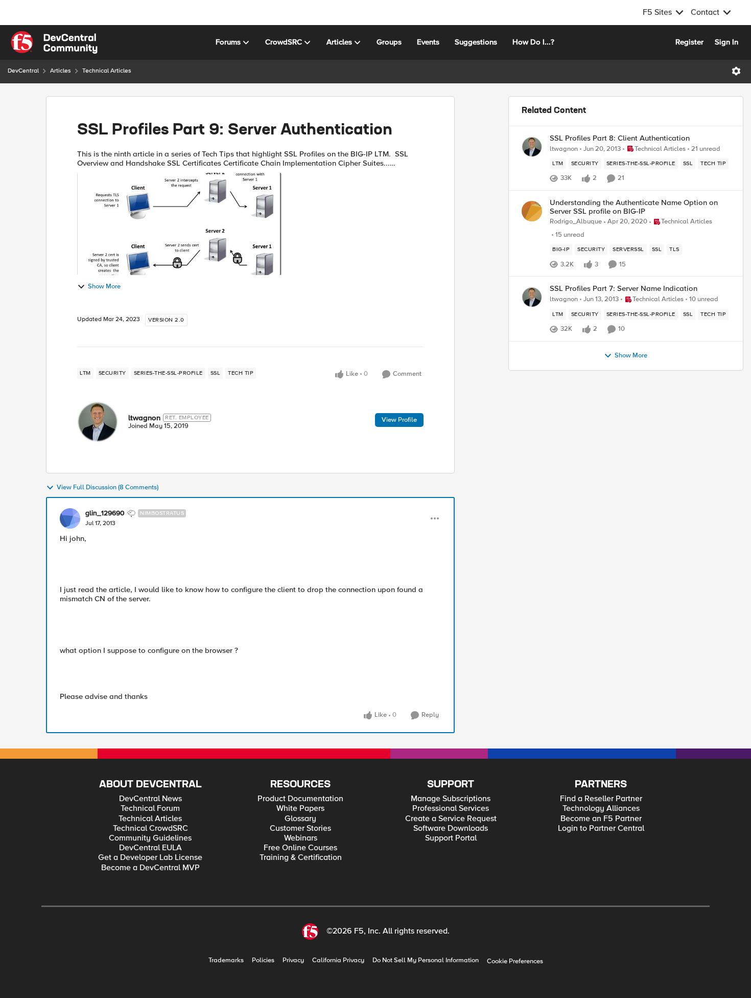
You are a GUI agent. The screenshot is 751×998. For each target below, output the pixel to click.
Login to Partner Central (601, 828)
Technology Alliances (601, 808)
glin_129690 (105, 513)
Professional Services (450, 808)
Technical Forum (150, 808)
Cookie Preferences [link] (515, 961)
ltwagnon (144, 417)
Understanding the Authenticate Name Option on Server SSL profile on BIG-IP (634, 206)
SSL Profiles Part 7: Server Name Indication (623, 288)
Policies (263, 960)
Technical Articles (106, 71)
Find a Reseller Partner (601, 799)
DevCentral (23, 71)
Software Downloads (450, 828)
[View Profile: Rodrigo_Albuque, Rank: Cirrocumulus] (532, 211)
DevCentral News (150, 799)
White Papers (300, 808)
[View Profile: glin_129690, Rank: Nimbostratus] (70, 518)
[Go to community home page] (54, 42)
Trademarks (226, 960)
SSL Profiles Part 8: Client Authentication (620, 138)
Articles (60, 71)
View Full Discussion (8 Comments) (107, 487)
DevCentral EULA (150, 848)
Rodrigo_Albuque (576, 221)
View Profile (399, 420)
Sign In (726, 42)
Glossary (300, 819)
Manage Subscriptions (450, 799)
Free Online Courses (300, 848)
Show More (104, 286)
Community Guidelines (150, 838)
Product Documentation (300, 799)
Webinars (300, 838)
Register (689, 42)
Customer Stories (300, 828)
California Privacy (338, 960)
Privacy (293, 960)
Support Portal (451, 838)
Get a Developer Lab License (150, 858)
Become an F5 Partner (601, 819)
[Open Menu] (736, 71)
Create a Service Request (451, 819)
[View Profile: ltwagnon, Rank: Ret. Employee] (97, 421)
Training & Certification (301, 858)
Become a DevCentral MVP (150, 868)
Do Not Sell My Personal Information (425, 960)
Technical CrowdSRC (150, 828)
